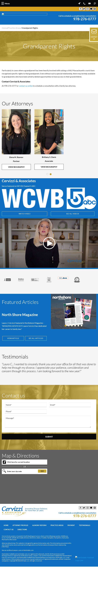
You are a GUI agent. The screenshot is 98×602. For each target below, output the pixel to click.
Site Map (5, 563)
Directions (22, 546)
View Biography (16, 167)
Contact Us (8, 546)
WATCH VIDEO (24, 214)
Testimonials (84, 541)
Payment (71, 541)
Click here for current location (18, 478)
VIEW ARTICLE (13, 338)
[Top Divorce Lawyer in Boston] (91, 282)
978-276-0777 (84, 19)
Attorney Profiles (20, 541)
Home (4, 28)
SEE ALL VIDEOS (72, 214)
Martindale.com (28, 566)
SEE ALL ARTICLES (36, 338)
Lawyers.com (17, 566)
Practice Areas (14, 28)
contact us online (26, 86)
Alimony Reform (39, 541)
